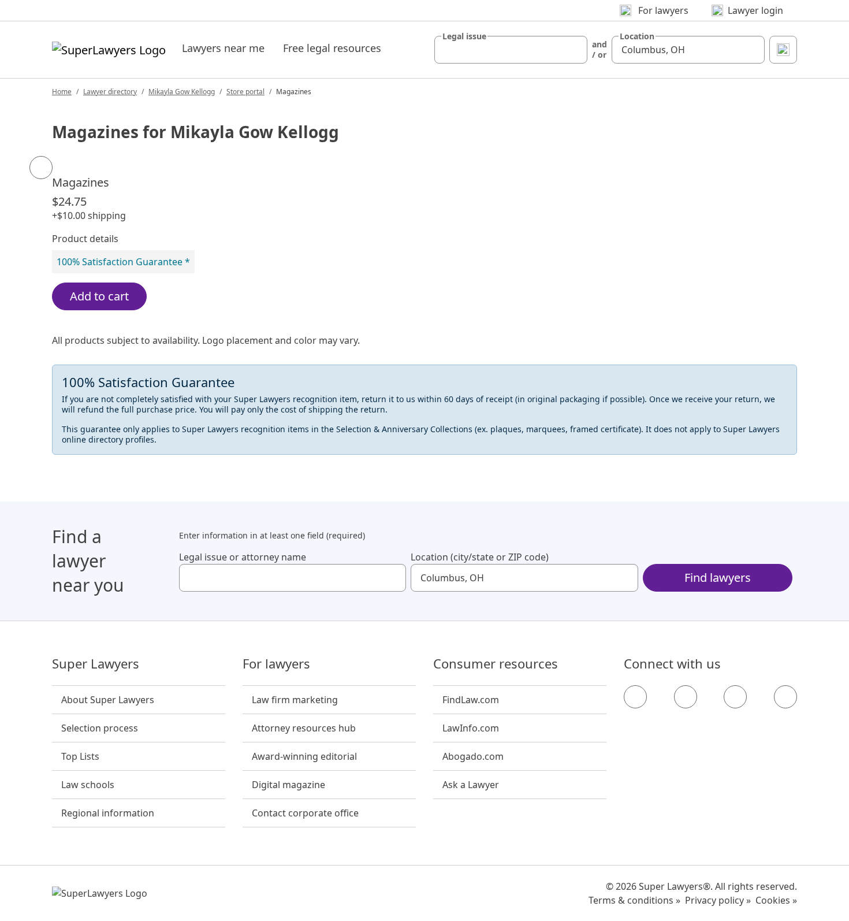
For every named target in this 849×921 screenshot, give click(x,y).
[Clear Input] (573, 50)
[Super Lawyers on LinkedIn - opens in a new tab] (785, 696)
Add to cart (99, 296)
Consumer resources (495, 664)
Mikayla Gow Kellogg (181, 91)
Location (637, 36)
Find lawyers (717, 577)
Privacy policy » (718, 900)
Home (62, 91)
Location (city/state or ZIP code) (480, 557)
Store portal (245, 91)
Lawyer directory (110, 91)
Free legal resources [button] (332, 48)
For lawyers (276, 664)
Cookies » (776, 900)
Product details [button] (85, 238)
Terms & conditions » (634, 900)
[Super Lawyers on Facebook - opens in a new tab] (635, 696)
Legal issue (464, 36)
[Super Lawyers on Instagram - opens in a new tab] (685, 696)
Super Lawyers (95, 664)
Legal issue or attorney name (242, 557)
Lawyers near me (223, 48)
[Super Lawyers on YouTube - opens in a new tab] (735, 696)
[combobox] (510, 50)
